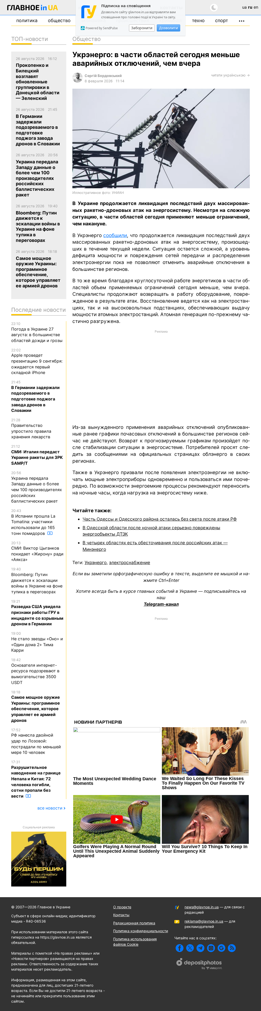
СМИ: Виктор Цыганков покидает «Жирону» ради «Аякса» (37, 551)
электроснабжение (129, 562)
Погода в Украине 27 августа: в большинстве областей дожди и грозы (36, 332)
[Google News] (221, 948)
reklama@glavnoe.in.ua (204, 921)
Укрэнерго (96, 562)
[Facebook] (180, 948)
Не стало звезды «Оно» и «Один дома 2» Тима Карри (37, 642)
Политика (26, 20)
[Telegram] (200, 948)
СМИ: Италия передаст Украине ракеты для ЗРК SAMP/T (37, 455)
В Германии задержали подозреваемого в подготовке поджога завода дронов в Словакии (35, 396)
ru (250, 7)
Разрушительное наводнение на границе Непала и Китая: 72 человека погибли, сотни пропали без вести (36, 779)
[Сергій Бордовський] (77, 81)
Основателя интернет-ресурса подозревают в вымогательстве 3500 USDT (35, 671)
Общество (59, 20)
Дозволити (168, 27)
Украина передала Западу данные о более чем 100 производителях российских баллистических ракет (36, 487)
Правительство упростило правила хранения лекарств (31, 428)
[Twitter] (190, 948)
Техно (198, 20)
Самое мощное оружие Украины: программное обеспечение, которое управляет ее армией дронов (35, 706)
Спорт (221, 20)
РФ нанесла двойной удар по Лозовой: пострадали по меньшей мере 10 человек (36, 741)
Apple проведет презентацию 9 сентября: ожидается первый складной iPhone (36, 361)
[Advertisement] (161, 376)
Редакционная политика (134, 923)
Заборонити (141, 27)
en (256, 7)
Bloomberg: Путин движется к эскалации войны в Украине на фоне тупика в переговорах (36, 580)
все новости (49, 808)
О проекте (122, 907)
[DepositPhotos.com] (199, 964)
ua (244, 7)
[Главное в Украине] (32, 8)
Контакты (121, 915)
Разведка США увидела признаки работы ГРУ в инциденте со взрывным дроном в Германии (37, 613)
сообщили (115, 235)
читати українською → (230, 75)
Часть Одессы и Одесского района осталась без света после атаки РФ (160, 519)
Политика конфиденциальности (140, 931)
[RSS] (232, 948)
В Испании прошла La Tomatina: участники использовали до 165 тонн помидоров (33, 522)
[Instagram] (211, 948)
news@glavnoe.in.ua (202, 907)
